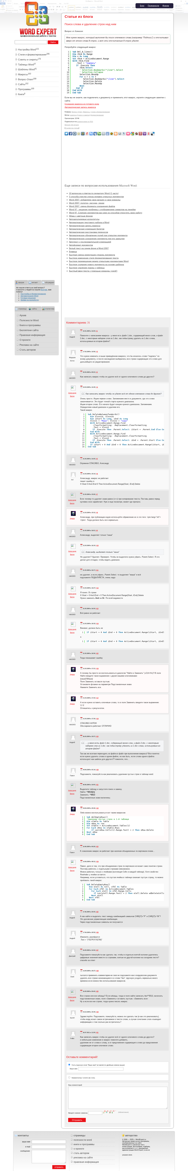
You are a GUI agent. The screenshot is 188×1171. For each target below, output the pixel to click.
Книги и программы (30, 325)
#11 (97, 570)
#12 (97, 588)
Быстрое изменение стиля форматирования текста (94, 258)
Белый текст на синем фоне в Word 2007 (89, 248)
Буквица (73, 251)
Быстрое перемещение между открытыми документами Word (99, 261)
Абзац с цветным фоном (81, 216)
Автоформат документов (81, 245)
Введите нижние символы (78, 1113)
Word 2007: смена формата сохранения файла (92, 206)
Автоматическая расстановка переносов (88, 232)
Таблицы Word (27, 64)
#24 (97, 861)
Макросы (86, 112)
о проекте (79, 1148)
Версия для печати (72, 125)
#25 (97, 912)
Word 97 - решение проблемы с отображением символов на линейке (102, 209)
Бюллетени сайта (29, 330)
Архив (23, 315)
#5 (97, 459)
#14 (97, 623)
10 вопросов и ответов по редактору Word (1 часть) (94, 193)
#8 (97, 512)
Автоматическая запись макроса (80, 107)
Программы (26, 89)
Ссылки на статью (72, 128)
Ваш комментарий (75, 1085)
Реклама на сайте (29, 345)
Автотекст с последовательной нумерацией (90, 242)
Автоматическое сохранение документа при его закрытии (97, 238)
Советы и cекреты (29, 59)
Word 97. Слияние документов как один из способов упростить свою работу (105, 213)
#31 (97, 1032)
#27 (97, 950)
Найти (53, 42)
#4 (97, 387)
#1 (97, 331)
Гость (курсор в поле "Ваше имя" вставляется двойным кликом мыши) (97, 1067)
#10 (97, 545)
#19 (97, 736)
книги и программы (84, 1144)
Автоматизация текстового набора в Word (89, 222)
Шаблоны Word (27, 69)
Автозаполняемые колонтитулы (84, 219)
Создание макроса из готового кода (82, 104)
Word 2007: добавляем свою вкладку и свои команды (94, 200)
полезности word (83, 1140)
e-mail (27, 1147)
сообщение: (25, 1151)
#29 (97, 991)
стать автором (81, 1153)
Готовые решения (28, 298)
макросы (73, 115)
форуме (44, 290)
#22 (97, 808)
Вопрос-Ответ (77, 112)
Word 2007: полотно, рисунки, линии (86, 203)
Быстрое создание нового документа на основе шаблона (96, 264)
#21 (97, 784)
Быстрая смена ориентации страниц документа (92, 255)
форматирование (97, 115)
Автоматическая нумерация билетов (86, 229)
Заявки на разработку (30, 300)
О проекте (25, 340)
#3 (97, 372)
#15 (97, 653)
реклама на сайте (83, 1157)
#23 (97, 846)
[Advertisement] (117, 158)
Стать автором (28, 350)
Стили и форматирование (100, 112)
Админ (72, 518)
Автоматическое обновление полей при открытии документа (98, 235)
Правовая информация (32, 335)
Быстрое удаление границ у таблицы (87, 268)
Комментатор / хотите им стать (83, 1078)
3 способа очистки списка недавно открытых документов (96, 196)
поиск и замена (83, 115)
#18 (97, 718)
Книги (21, 94)
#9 (97, 530)
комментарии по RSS (85, 121)
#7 (97, 494)
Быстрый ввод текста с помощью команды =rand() (93, 271)
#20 (97, 769)
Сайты (23, 84)
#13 (97, 608)
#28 (97, 971)
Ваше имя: (74, 1069)
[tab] (21, 282)
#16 (97, 668)
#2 (97, 351)
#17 (97, 698)
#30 (97, 1012)
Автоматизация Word (29, 296)
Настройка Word (28, 49)
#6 (97, 474)
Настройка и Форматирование (33, 294)
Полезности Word (29, 320)
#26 (97, 932)
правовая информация (86, 1162)
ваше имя (26, 1142)
